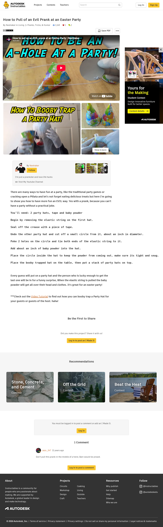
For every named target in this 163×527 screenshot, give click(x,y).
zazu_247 (46, 450)
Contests (51, 4)
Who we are (111, 502)
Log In (141, 5)
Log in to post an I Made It (81, 340)
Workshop (64, 490)
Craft (62, 498)
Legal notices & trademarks (143, 521)
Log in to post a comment (81, 467)
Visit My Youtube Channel (30, 181)
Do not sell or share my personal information (106, 521)
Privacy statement (56, 521)
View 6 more (100, 150)
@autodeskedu (150, 492)
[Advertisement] (144, 85)
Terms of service (38, 521)
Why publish (112, 486)
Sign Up (154, 5)
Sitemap (110, 498)
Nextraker (10, 25)
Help (108, 494)
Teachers (64, 4)
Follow (31, 170)
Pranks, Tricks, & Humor (38, 25)
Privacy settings (75, 521)
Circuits (63, 486)
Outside (81, 494)
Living (21, 25)
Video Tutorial (39, 296)
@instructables (150, 486)
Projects (38, 4)
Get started (111, 490)
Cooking (81, 486)
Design (63, 494)
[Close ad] (161, 49)
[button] (117, 30)
